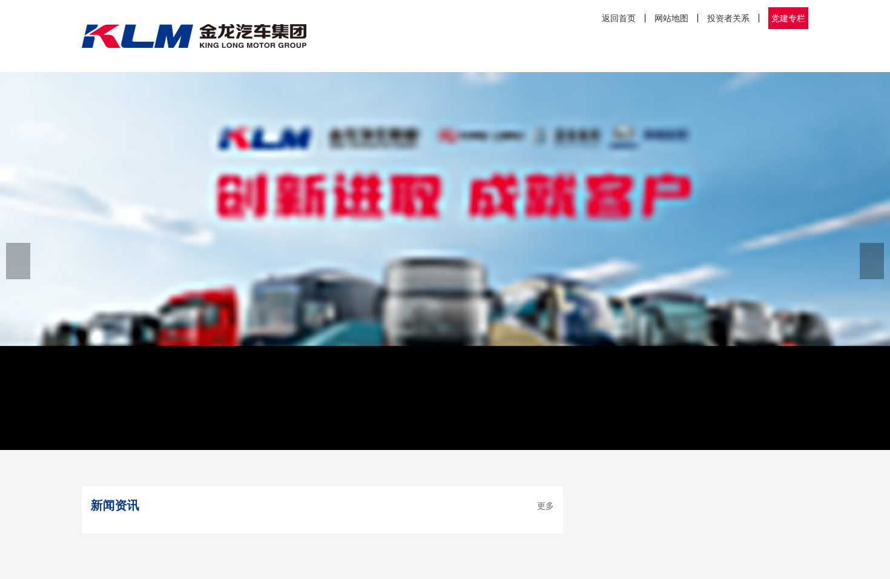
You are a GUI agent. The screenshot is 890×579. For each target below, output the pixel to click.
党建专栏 (788, 18)
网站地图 (671, 18)
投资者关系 (728, 18)
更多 (545, 505)
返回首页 (619, 18)
